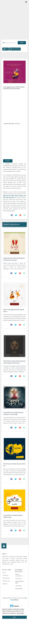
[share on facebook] (12, 215)
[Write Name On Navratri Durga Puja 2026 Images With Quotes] (14, 346)
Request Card (6, 581)
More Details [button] (20, 613)
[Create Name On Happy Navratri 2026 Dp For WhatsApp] (14, 397)
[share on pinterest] (20, 215)
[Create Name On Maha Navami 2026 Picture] (14, 500)
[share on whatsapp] (24, 215)
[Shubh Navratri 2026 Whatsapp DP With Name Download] (14, 243)
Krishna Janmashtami (18, 575)
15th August (18, 578)
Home (6, 49)
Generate (7, 160)
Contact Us (6, 575)
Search (22, 42)
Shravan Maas (19, 588)
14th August (18, 586)
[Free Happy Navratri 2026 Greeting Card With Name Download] (14, 71)
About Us (5, 583)
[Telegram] (14, 606)
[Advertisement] (14, 18)
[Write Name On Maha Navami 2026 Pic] (14, 449)
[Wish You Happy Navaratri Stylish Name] (14, 294)
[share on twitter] (16, 215)
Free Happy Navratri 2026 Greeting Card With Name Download (13, 87)
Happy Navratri (16, 49)
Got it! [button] (14, 617)
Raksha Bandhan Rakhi (19, 582)
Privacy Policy (6, 578)
